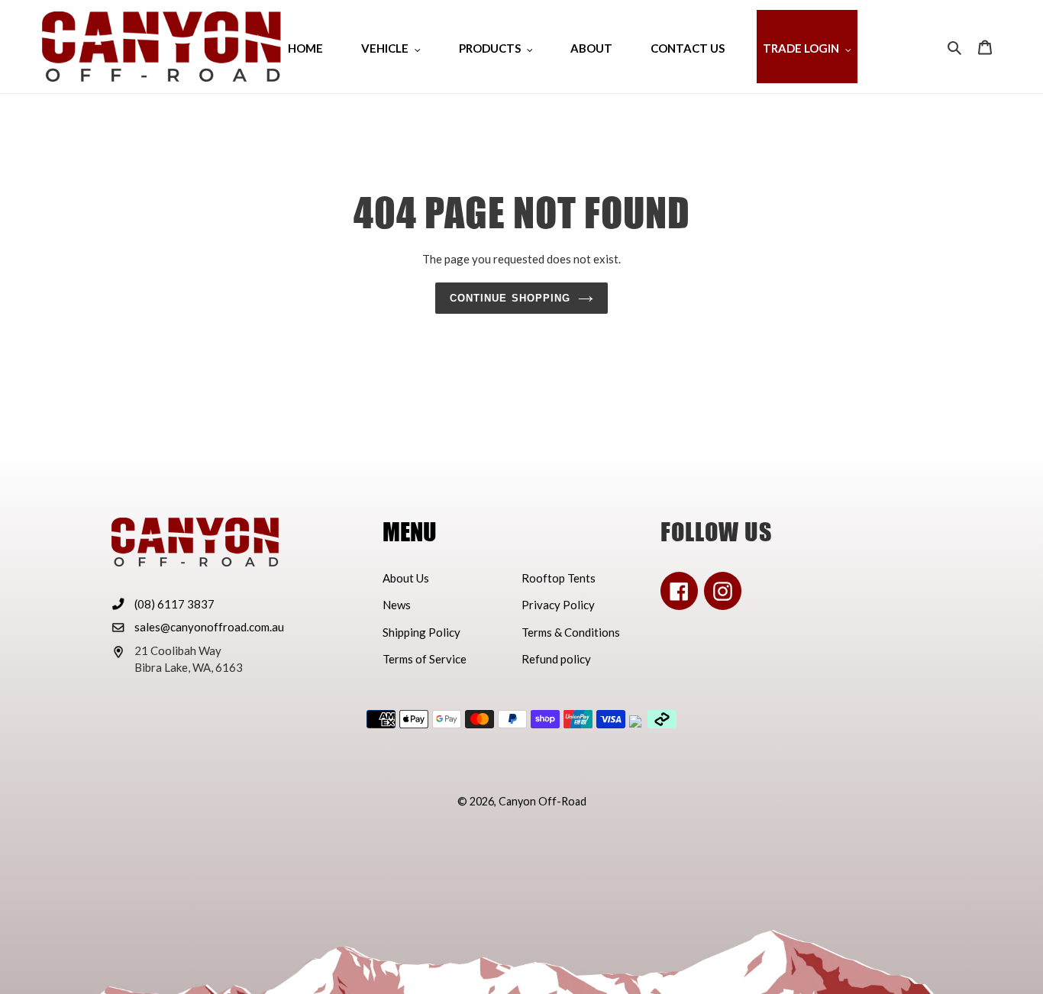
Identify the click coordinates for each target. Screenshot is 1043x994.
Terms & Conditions (571, 632)
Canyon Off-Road (542, 801)
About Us (406, 578)
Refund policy (556, 659)
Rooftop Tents (559, 578)
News (397, 605)
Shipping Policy (421, 632)
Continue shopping (510, 298)
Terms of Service (425, 659)
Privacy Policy (558, 605)
